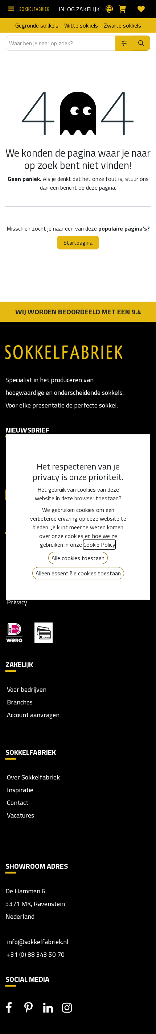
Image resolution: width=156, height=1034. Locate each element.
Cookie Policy (99, 544)
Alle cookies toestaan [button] (78, 558)
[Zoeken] (141, 43)
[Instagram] (70, 1007)
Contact (16, 802)
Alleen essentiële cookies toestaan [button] (78, 573)
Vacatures (19, 815)
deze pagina (100, 187)
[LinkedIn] (52, 1007)
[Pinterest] (33, 1007)
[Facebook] (14, 1007)
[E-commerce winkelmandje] (125, 9)
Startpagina (78, 242)
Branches (19, 702)
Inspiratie (20, 790)
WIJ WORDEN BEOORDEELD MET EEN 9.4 (78, 311)
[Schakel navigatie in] (12, 9)
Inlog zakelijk (79, 9)
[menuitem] (36, 25)
